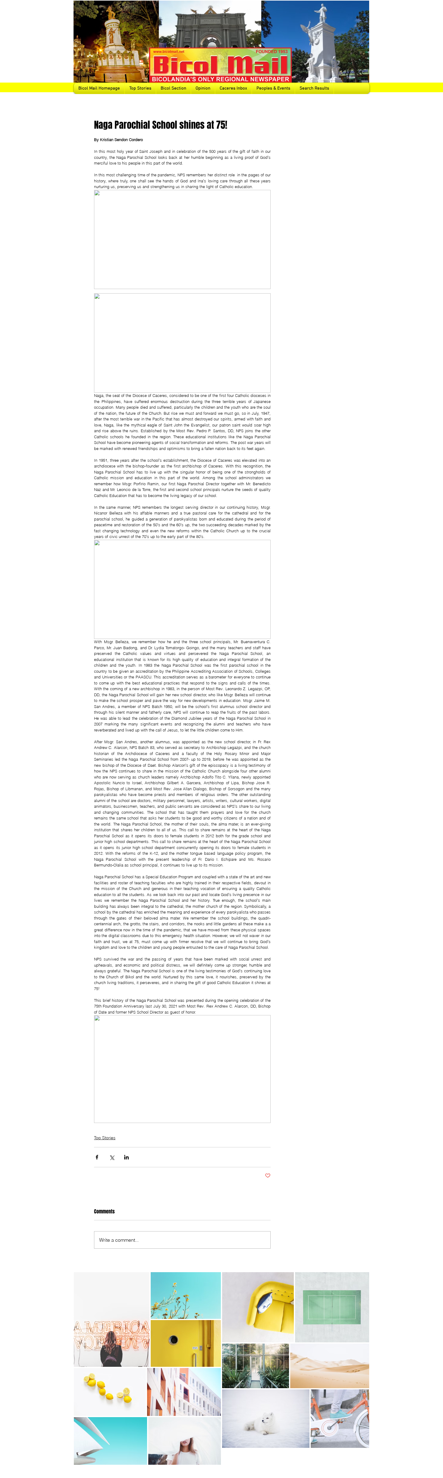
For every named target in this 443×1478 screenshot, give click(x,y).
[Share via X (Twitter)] (112, 1157)
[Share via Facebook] (97, 1157)
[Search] (363, 47)
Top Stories (104, 1137)
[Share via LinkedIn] (126, 1157)
